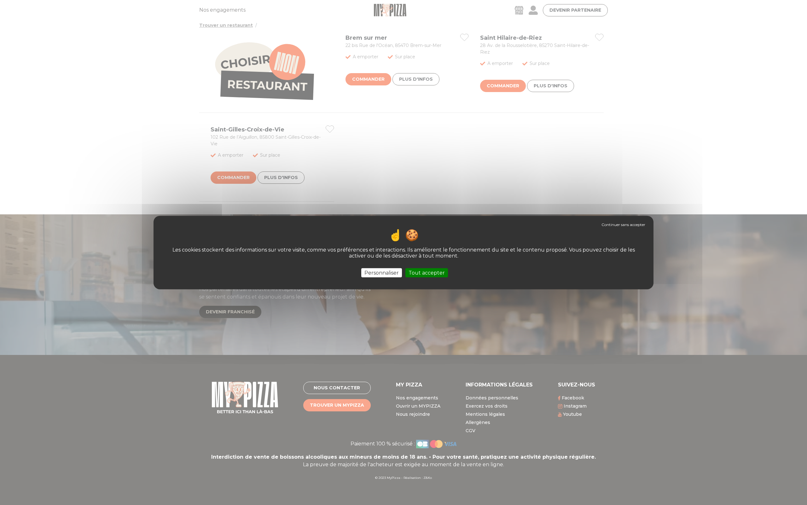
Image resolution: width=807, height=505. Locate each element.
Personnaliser (381, 273)
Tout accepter (427, 273)
